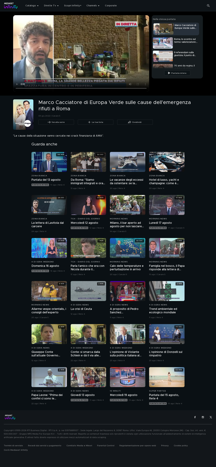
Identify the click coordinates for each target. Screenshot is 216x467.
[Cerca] (208, 6)
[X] (210, 417)
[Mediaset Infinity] (11, 5)
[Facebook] (195, 417)
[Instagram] (202, 417)
